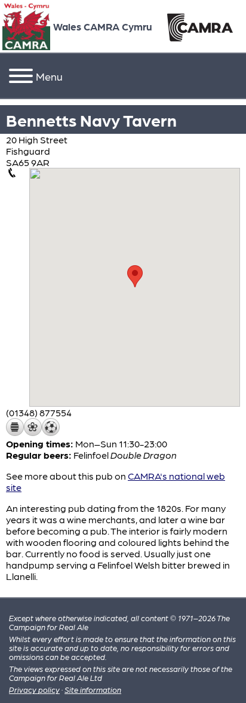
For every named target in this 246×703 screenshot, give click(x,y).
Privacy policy (34, 689)
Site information (92, 689)
